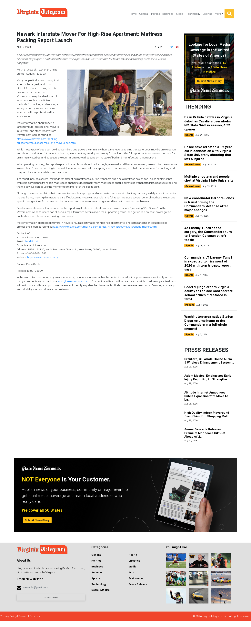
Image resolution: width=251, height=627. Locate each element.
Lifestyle (134, 560)
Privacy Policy (8, 616)
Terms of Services (29, 616)
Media (180, 13)
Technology (193, 13)
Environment (136, 578)
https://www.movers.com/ (42, 257)
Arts (131, 572)
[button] (167, 47)
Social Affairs (100, 590)
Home (133, 13)
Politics (155, 13)
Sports (95, 578)
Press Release (137, 584)
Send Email (31, 241)
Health (132, 554)
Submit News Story (209, 81)
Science (207, 13)
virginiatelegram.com (215, 616)
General (143, 13)
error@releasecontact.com (74, 281)
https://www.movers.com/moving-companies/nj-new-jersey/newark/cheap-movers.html (104, 226)
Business (167, 13)
